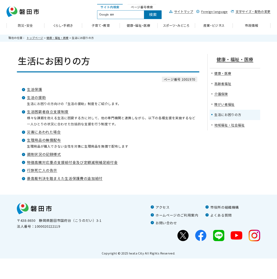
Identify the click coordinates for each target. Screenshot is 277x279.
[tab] (110, 7)
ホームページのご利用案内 (177, 215)
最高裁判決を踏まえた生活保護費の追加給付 (65, 178)
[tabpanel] (131, 14)
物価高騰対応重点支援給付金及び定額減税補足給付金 (72, 162)
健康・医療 (222, 73)
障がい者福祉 (224, 104)
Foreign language (214, 11)
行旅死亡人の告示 (42, 170)
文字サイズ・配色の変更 (253, 11)
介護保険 (221, 94)
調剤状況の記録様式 (44, 154)
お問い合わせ (166, 222)
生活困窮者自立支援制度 (48, 111)
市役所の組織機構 (224, 207)
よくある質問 (221, 215)
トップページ (35, 38)
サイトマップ (183, 11)
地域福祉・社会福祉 (229, 125)
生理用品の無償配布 (44, 140)
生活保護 (34, 89)
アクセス (163, 207)
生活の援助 (36, 97)
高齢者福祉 (222, 83)
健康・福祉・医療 (57, 38)
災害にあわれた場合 (44, 131)
